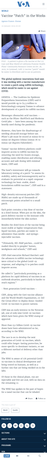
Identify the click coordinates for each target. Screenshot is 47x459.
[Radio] (28, 456)
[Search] (39, 456)
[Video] (17, 456)
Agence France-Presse (11, 21)
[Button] (41, 31)
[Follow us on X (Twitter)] (9, 425)
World (5, 11)
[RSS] (27, 425)
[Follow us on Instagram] (21, 425)
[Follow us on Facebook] (4, 425)
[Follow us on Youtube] (15, 425)
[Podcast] (32, 425)
